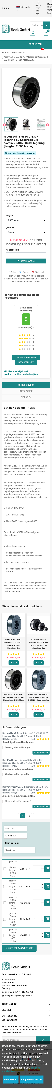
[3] (25, 335)
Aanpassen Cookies (31, 1079)
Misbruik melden (41, 752)
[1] (20, 335)
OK (43, 1040)
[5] (30, 335)
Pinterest (39, 272)
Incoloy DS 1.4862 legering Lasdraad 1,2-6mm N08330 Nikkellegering (13, 643)
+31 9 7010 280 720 (38, 8)
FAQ (49, 13)
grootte (10, 227)
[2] (22, 335)
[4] (27, 335)
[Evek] (16, 28)
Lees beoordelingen (26, 357)
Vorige (16, 815)
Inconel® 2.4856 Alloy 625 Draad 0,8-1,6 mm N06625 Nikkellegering (38, 697)
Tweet (26, 272)
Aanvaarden (10, 1079)
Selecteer (12, 850)
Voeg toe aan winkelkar (48, 869)
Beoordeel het (26, 362)
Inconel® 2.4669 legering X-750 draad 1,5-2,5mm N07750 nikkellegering (38, 643)
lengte (9, 215)
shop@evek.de (25, 995)
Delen (13, 272)
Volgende (35, 815)
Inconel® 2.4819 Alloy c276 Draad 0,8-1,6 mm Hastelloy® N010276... (13, 697)
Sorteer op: (12, 843)
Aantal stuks (12, 250)
